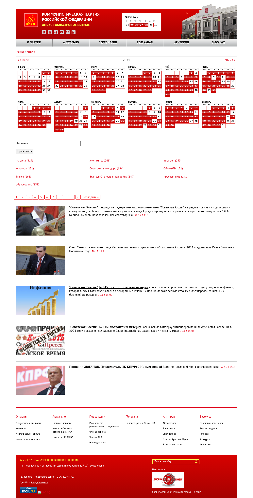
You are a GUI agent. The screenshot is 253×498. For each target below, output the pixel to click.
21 (34, 86)
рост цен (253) (172, 161)
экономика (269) (100, 161)
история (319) (24, 161)
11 (20, 82)
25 (132, 25)
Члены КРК (95, 437)
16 (61, 82)
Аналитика (205, 445)
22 (39, 86)
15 (39, 82)
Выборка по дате (172, 445)
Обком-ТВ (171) (173, 168)
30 (98, 90)
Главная (20, 52)
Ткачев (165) (23, 177)
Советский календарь (211, 423)
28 (146, 25)
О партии (34, 42)
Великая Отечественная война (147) (112, 177)
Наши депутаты (98, 443)
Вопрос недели (208, 429)
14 (34, 82)
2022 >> (229, 60)
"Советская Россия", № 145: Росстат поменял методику (109, 287)
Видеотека (169, 429)
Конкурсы (205, 439)
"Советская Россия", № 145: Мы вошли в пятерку (105, 327)
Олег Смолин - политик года (90, 247)
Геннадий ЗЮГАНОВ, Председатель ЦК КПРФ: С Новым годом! (116, 367)
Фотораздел (170, 423)
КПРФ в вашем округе (28, 434)
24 (66, 86)
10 (66, 77)
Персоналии (108, 42)
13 (29, 82)
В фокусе (218, 42)
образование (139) (27, 184)
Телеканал (145, 42)
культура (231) (25, 168)
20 (29, 86)
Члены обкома (97, 432)
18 (20, 86)
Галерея (204, 434)
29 (39, 90)
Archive (31, 52)
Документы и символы (28, 423)
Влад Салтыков (39, 483)
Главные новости (62, 423)
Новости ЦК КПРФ (63, 437)
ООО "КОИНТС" (65, 477)
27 (141, 25)
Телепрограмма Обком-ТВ (140, 423)
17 (66, 82)
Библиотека (169, 434)
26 (136, 25)
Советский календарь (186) (106, 168)
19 (24, 86)
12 (24, 82)
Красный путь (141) (175, 177)
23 (61, 86)
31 (103, 90)
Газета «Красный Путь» (175, 439)
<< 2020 (23, 60)
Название (22, 143)
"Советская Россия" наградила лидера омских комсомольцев (114, 207)
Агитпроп (181, 42)
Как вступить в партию (28, 439)
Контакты (21, 429)
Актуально (71, 42)
